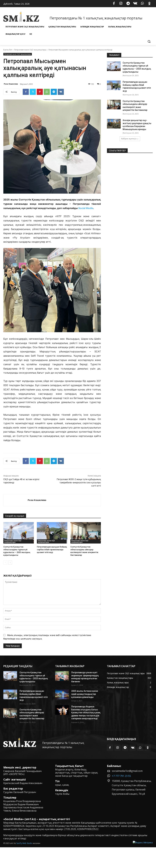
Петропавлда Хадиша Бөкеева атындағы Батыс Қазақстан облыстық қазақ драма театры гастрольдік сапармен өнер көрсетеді (86, 712)
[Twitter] (33, 92)
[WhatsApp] (142, 3)
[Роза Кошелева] (16, 500)
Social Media (85, 208)
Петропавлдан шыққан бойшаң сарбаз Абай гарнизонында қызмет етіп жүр (52, 549)
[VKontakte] (135, 3)
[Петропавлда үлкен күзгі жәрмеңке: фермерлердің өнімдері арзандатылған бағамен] (62, 676)
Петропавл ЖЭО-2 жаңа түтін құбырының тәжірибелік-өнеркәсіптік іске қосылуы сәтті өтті (79, 482)
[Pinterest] (40, 92)
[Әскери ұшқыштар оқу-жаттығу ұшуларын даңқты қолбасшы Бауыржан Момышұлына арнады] (114, 124)
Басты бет (7, 49)
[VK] (61, 92)
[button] (149, 41)
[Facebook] (114, 3)
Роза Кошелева (11, 84)
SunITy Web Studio (24, 843)
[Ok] (149, 3)
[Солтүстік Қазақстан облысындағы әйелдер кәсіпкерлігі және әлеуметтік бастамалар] (85, 533)
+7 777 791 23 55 (121, 776)
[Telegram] (128, 3)
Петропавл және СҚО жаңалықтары (30, 49)
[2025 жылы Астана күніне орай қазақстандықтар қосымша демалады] (62, 694)
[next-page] (10, 563)
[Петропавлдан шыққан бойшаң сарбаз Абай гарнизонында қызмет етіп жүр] (52, 533)
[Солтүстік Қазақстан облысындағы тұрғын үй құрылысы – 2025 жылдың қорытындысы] (18, 533)
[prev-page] (5, 563)
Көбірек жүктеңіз (128, 138)
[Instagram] (121, 3)
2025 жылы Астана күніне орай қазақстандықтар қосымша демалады (84, 694)
